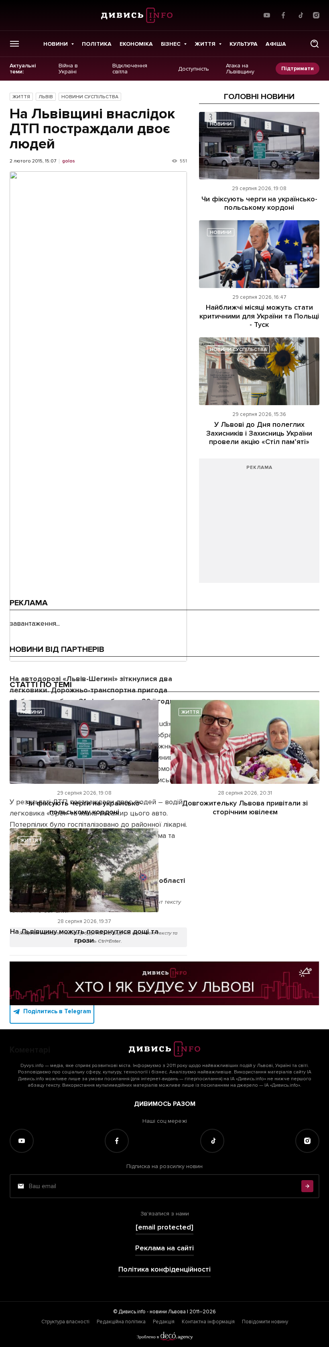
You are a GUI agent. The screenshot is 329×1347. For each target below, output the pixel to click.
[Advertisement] (259, 525)
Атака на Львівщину (240, 69)
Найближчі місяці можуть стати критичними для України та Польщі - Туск (259, 316)
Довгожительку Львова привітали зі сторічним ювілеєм (245, 807)
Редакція (164, 1322)
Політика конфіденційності (164, 1269)
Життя (205, 44)
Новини (55, 44)
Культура (243, 44)
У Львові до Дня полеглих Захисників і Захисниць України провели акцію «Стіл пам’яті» (259, 433)
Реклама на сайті (164, 1248)
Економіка (136, 44)
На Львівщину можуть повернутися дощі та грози (84, 936)
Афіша (276, 44)
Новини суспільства (89, 97)
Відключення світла (129, 69)
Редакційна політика (121, 1322)
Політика (97, 44)
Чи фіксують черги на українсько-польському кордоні (259, 203)
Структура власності (65, 1322)
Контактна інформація (208, 1322)
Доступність (193, 68)
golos (68, 161)
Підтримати (297, 68)
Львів (46, 97)
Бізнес (171, 44)
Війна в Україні (68, 69)
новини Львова (168, 1311)
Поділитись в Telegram (57, 1011)
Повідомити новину (265, 1322)
